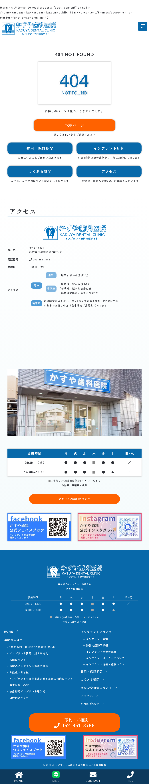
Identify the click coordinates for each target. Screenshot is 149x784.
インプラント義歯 (97, 639)
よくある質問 (39, 171)
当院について (17, 660)
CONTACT (93, 780)
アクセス (109, 171)
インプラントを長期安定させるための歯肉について (41, 678)
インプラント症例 (109, 148)
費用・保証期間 (40, 148)
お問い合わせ (90, 704)
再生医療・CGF (19, 685)
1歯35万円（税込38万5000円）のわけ (32, 647)
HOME (18, 780)
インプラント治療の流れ (101, 652)
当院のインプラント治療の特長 (28, 666)
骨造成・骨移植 (19, 672)
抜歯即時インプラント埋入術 (27, 691)
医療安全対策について (96, 688)
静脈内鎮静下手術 (97, 645)
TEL (130, 780)
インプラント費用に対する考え (28, 653)
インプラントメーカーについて (105, 658)
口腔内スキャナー (20, 698)
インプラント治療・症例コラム (105, 664)
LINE (56, 780)
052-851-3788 (41, 259)
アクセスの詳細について (74, 499)
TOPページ (74, 125)
